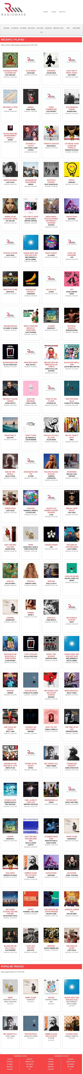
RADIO (54, 12)
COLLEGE (40, 28)
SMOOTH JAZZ (58, 28)
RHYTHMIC (76, 28)
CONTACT (62, 12)
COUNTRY (48, 28)
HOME (45, 12)
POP (68, 28)
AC (41, 32)
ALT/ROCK (14, 28)
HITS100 (6, 28)
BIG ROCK (31, 28)
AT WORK (23, 28)
